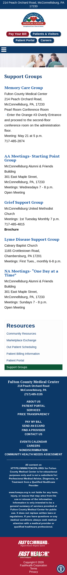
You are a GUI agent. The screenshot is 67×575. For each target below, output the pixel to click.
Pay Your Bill (18, 34)
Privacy (33, 571)
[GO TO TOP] (61, 572)
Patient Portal (25, 40)
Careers (46, 40)
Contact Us (33, 434)
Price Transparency (33, 414)
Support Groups (17, 367)
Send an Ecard (33, 425)
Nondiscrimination (33, 450)
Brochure (11, 229)
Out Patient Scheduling (21, 347)
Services (33, 410)
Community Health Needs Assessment (33, 454)
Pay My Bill (33, 421)
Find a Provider (33, 430)
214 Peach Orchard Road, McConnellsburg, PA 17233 (33, 4)
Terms (33, 568)
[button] (60, 568)
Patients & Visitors (46, 34)
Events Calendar (33, 441)
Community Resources (21, 333)
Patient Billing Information (23, 353)
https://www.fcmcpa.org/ (27, 468)
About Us (34, 401)
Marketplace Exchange (21, 340)
